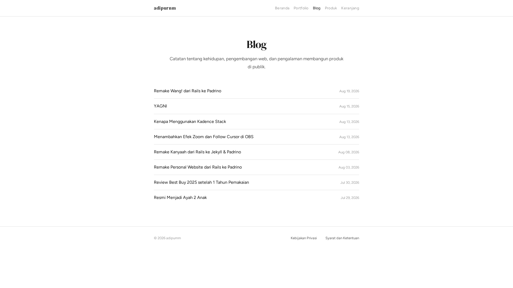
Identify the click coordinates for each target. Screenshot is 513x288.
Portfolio (301, 8)
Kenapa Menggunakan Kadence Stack (190, 121)
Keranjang (350, 8)
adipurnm (165, 8)
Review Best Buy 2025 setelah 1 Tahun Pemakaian (201, 182)
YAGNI (160, 106)
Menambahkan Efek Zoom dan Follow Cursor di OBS (204, 136)
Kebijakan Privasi (304, 238)
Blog (317, 8)
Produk (331, 8)
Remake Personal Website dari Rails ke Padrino (198, 167)
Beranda (282, 8)
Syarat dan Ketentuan (342, 238)
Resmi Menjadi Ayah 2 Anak (180, 197)
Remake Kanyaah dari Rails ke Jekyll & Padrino (197, 151)
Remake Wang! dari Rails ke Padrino (187, 90)
